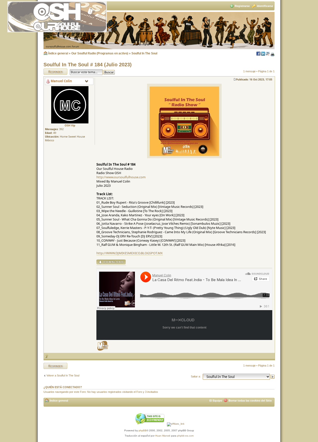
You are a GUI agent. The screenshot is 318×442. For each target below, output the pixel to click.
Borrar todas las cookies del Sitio (250, 400)
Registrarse (242, 5)
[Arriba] (47, 356)
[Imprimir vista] (273, 54)
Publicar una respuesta (50, 71)
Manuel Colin (61, 81)
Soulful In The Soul (144, 53)
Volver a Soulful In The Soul (62, 375)
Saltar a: (196, 376)
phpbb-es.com (185, 435)
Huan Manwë (162, 435)
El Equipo (215, 400)
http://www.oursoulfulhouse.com (121, 177)
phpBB (143, 430)
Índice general (58, 53)
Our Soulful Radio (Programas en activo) (99, 53)
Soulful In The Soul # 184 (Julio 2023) (87, 64)
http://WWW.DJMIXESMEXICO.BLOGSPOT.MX (129, 253)
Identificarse (265, 5)
